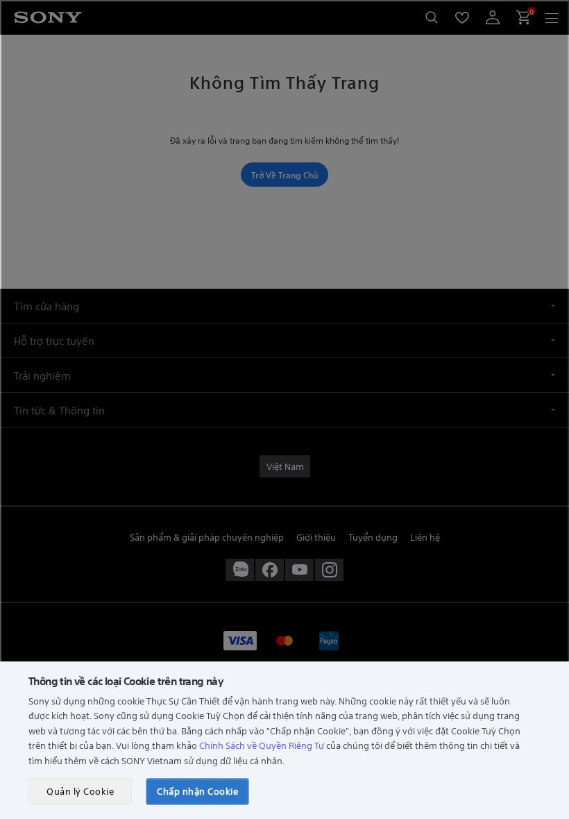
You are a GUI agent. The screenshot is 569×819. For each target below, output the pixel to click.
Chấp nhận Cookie (197, 790)
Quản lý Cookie (80, 790)
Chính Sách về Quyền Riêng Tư (261, 745)
